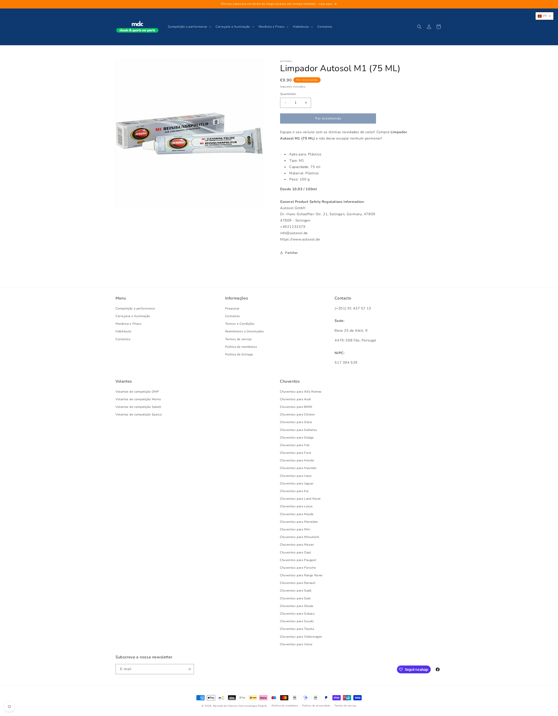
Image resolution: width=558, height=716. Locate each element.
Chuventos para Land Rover (300, 499)
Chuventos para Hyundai (298, 468)
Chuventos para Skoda (296, 606)
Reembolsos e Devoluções (244, 331)
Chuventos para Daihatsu (298, 430)
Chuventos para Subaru (297, 614)
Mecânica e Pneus (129, 324)
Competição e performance (135, 308)
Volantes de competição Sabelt (138, 407)
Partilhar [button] (291, 253)
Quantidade (288, 94)
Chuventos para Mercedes (299, 522)
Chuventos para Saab (295, 590)
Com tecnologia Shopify (252, 706)
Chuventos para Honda (297, 460)
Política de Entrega (239, 354)
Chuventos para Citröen (297, 414)
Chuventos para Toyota (297, 629)
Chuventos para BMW (296, 407)
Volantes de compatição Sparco (139, 414)
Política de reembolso (241, 347)
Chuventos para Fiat (295, 445)
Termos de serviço (238, 339)
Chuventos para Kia (294, 491)
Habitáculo (123, 331)
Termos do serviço (345, 705)
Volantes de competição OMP (137, 392)
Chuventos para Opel (295, 552)
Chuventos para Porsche (298, 568)
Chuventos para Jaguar (297, 483)
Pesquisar (232, 308)
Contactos (123, 339)
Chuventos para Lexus (296, 506)
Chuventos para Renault (297, 583)
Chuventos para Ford (295, 453)
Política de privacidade (316, 705)
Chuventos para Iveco (296, 476)
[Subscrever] (189, 669)
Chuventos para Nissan (297, 545)
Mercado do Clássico (225, 706)
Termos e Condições (240, 324)
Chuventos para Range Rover (301, 575)
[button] (189, 26)
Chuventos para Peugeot (298, 560)
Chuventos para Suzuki (297, 621)
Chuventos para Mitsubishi (299, 537)
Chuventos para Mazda (296, 514)
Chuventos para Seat (295, 598)
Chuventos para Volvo (296, 644)
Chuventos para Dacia (296, 422)
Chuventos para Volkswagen (301, 637)
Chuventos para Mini (295, 529)
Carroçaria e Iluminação (133, 316)
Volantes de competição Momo (138, 399)
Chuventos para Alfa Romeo (301, 392)
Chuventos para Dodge (297, 437)
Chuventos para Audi (295, 399)
